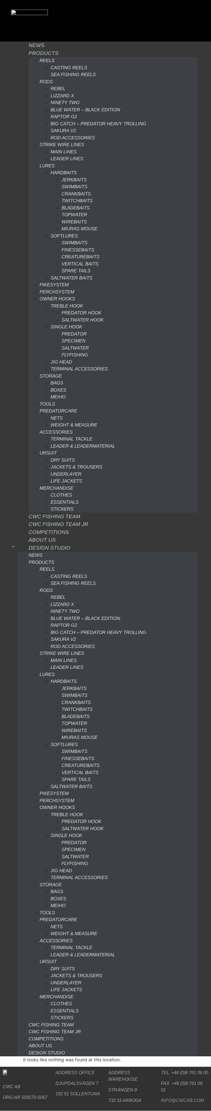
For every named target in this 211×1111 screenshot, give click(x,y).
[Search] (9, 549)
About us (42, 540)
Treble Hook (67, 306)
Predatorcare (58, 411)
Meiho (58, 397)
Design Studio (49, 548)
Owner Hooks (57, 298)
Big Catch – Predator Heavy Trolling (98, 123)
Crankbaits (76, 193)
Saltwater (75, 348)
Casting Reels (69, 67)
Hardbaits (64, 172)
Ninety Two (65, 102)
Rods (46, 81)
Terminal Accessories (79, 369)
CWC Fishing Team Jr (58, 524)
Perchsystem (57, 292)
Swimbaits (74, 186)
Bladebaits (76, 207)
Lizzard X (62, 95)
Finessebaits (78, 250)
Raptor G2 (64, 116)
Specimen (73, 340)
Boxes (58, 390)
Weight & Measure (74, 425)
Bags (57, 383)
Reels (47, 60)
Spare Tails (76, 270)
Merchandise (56, 488)
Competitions (49, 532)
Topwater (74, 214)
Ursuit (48, 453)
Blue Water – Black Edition (85, 109)
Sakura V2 (63, 130)
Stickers (62, 509)
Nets (57, 418)
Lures (47, 165)
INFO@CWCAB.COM (182, 1100)
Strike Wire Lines (62, 144)
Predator (74, 334)
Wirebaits (74, 222)
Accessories (56, 432)
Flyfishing (75, 355)
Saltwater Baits (71, 278)
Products (44, 53)
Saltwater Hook (83, 320)
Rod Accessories (73, 137)
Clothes (61, 495)
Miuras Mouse (80, 228)
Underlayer (66, 474)
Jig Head (61, 362)
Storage (51, 376)
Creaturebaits (80, 256)
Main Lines (64, 151)
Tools (47, 404)
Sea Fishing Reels (73, 74)
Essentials (65, 502)
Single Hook (66, 326)
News (37, 45)
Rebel (58, 88)
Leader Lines (67, 158)
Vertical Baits (80, 264)
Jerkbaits (74, 179)
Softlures (64, 236)
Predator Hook (81, 312)
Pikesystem (54, 284)
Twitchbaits (77, 200)
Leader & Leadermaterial (83, 446)
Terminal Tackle (71, 439)
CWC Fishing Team (54, 516)
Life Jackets (66, 481)
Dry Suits (63, 460)
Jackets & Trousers (76, 467)
